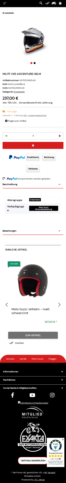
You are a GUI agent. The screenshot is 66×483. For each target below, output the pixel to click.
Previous (6, 304)
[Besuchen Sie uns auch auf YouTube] (32, 395)
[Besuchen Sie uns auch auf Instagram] (52, 395)
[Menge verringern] (6, 135)
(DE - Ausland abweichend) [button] (35, 115)
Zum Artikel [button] (33, 335)
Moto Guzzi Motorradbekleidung (43, 208)
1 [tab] (31, 63)
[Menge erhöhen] (59, 135)
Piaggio (52, 359)
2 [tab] (35, 63)
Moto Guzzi (37, 359)
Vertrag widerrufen (33, 460)
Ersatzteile (19, 91)
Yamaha (10, 359)
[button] (41, 3)
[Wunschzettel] (47, 3)
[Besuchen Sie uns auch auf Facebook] (12, 395)
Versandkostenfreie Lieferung (36, 102)
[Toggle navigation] (5, 3)
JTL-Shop (39, 479)
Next (59, 304)
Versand (51, 472)
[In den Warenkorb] (5, 23)
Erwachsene (35, 199)
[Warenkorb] (60, 3)
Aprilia (23, 359)
